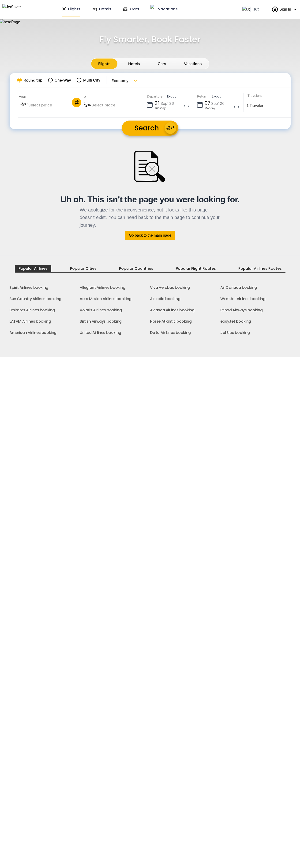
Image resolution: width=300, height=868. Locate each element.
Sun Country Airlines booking (35, 298)
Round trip (33, 80)
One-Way (63, 80)
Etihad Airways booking (241, 310)
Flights (104, 63)
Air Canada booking (238, 287)
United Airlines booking (100, 332)
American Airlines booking (32, 332)
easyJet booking (235, 321)
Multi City (91, 80)
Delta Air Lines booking (170, 332)
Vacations (193, 63)
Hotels (134, 63)
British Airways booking (101, 321)
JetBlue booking (235, 332)
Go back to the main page (150, 235)
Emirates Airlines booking (32, 310)
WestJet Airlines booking (242, 298)
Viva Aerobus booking (170, 287)
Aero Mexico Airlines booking (105, 298)
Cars (162, 63)
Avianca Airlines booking (172, 310)
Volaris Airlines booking (101, 310)
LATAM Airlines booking (30, 321)
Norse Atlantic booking (170, 321)
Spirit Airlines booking (28, 287)
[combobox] (52, 105)
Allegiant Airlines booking (102, 287)
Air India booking (165, 298)
